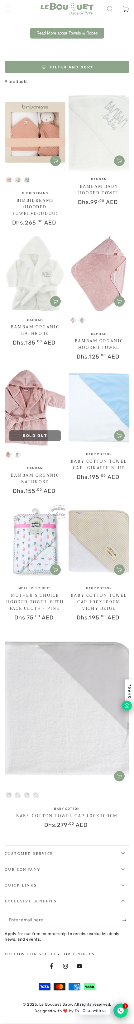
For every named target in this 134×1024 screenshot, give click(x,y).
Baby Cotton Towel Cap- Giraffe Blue (99, 464)
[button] (110, 9)
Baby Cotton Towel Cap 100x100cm (67, 815)
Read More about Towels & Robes (67, 33)
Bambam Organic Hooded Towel (99, 344)
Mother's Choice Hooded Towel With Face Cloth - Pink (35, 602)
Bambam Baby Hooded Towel (99, 190)
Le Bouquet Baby (55, 1004)
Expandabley (87, 1011)
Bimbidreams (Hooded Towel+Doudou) (35, 207)
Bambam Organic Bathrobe (35, 330)
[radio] (9, 180)
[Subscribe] (125, 920)
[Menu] (8, 9)
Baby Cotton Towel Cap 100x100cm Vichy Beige (99, 602)
